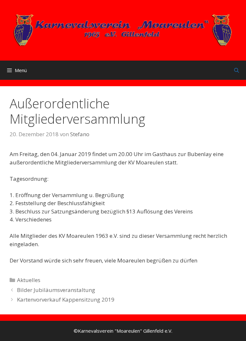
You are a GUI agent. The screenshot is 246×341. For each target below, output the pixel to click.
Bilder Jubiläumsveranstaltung (56, 290)
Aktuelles (28, 280)
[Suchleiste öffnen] (236, 70)
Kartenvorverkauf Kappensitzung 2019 (65, 299)
